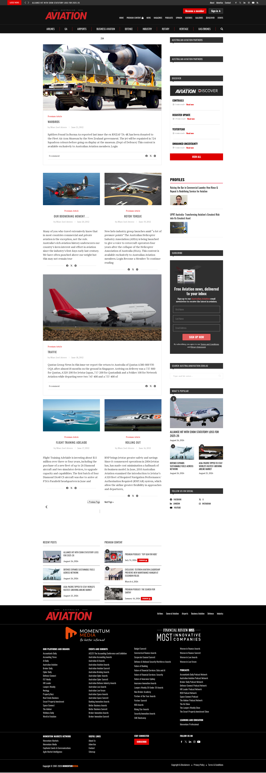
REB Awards (138, 704)
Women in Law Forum (188, 661)
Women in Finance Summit (190, 653)
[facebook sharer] (146, 155)
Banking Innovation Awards (99, 701)
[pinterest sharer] (155, 155)
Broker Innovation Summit (99, 716)
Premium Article (55, 116)
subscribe (177, 253)
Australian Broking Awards (99, 672)
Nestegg (46, 690)
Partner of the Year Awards (144, 696)
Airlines (50, 29)
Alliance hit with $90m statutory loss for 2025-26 (56, 2)
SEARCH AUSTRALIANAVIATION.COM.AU (190, 365)
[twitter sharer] (151, 155)
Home (121, 18)
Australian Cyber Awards (98, 675)
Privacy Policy (199, 764)
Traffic (52, 352)
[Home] (69, 615)
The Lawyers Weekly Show (190, 707)
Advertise (219, 2)
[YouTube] (198, 741)
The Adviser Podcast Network (191, 700)
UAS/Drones (204, 29)
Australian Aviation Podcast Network (194, 678)
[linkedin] (244, 3)
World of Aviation (49, 716)
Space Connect (48, 705)
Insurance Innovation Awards (145, 683)
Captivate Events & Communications (57, 748)
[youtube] (253, 3)
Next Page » (109, 502)
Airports (82, 29)
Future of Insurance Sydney (144, 679)
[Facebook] (181, 741)
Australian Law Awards (97, 686)
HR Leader (47, 683)
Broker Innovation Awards (99, 712)
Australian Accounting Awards (100, 657)
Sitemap (92, 751)
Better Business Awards (98, 705)
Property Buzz (48, 694)
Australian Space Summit (98, 697)
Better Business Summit (98, 709)
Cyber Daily (47, 672)
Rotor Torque (133, 216)
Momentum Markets (50, 740)
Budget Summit (140, 648)
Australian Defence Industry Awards (102, 683)
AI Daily (46, 660)
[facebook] (236, 3)
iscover (211, 18)
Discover (176, 78)
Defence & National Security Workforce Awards (152, 661)
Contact (228, 2)
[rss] (257, 3)
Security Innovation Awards (144, 713)
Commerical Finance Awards (145, 653)
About (212, 2)
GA (66, 29)
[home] (66, 14)
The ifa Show (185, 704)
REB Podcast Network (188, 693)
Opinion (179, 18)
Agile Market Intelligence (52, 751)
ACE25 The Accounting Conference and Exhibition (108, 653)
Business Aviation (106, 29)
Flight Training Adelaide (71, 442)
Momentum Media (50, 744)
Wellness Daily (48, 712)
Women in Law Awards (188, 657)
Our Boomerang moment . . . (71, 216)
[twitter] (240, 3)
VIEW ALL (196, 157)
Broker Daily (47, 668)
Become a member (194, 11)
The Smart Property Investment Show (194, 711)
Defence (129, 29)
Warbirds (54, 122)
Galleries (199, 18)
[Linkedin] (190, 741)
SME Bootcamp (140, 717)
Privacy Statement (198, 347)
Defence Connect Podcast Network (193, 685)
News (149, 18)
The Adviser (47, 709)
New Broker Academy (142, 691)
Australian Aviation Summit (99, 668)
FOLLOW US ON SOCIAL (182, 491)
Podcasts (169, 18)
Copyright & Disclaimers (180, 764)
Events (220, 18)
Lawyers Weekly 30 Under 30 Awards (148, 687)
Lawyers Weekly (49, 686)
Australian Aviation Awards (99, 664)
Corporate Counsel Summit (144, 657)
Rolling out (133, 442)
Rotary (165, 29)
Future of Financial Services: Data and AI (149, 670)
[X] (185, 741)
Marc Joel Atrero (58, 127)
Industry (147, 29)
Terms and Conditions (210, 344)
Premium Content (134, 18)
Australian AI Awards (97, 660)
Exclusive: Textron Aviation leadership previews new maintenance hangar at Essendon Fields (142, 572)
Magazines (158, 18)
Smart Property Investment (53, 701)
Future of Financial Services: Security (148, 674)
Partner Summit (140, 700)
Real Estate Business (51, 697)
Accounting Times (50, 657)
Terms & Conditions (215, 764)
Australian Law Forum (97, 690)
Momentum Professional (189, 724)
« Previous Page (94, 502)
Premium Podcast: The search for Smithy (140, 591)
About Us (92, 740)
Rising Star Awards (141, 709)
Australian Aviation (50, 664)
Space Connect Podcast (189, 696)
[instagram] (249, 3)
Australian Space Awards (98, 694)
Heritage (183, 29)
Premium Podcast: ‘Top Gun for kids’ (141, 554)
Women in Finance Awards (190, 648)
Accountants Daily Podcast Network (193, 674)
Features (188, 18)
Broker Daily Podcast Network (191, 681)
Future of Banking (141, 666)
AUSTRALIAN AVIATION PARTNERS (187, 40)
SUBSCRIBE (142, 741)
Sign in (214, 11)
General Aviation (172, 613)
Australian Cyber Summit (98, 679)
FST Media (47, 679)
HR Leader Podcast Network (191, 689)
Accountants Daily (50, 653)
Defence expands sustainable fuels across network (181, 466)
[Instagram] (194, 741)
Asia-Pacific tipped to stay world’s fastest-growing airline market (210, 466)
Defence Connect (49, 675)
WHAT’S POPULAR (180, 391)
